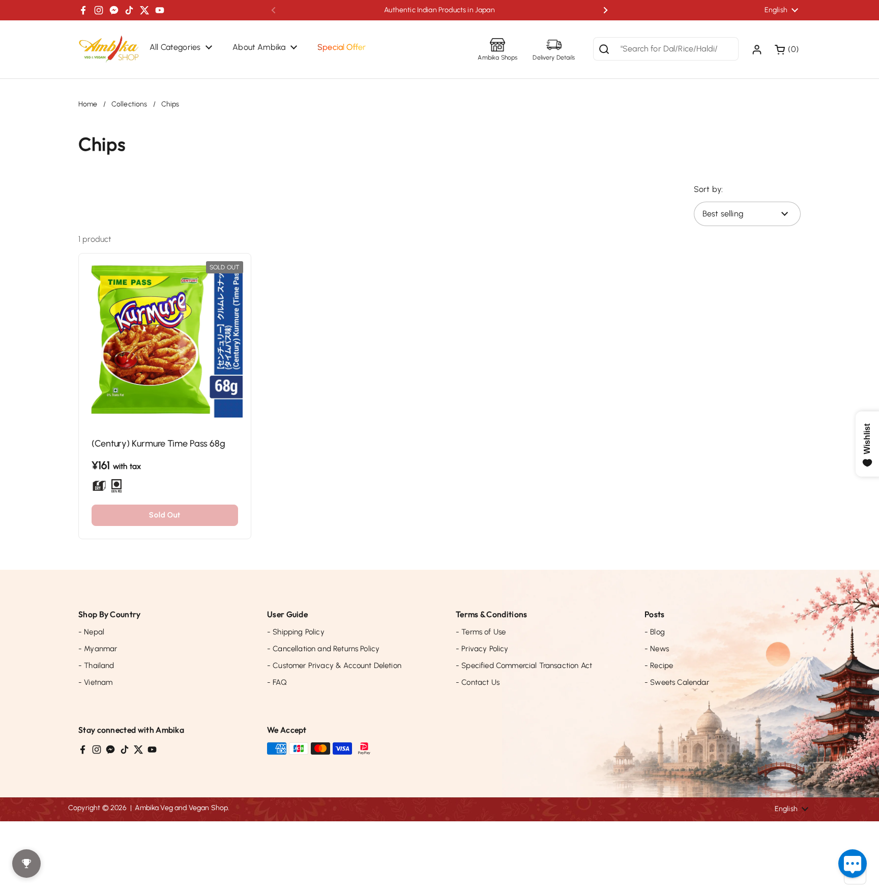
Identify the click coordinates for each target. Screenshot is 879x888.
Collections (129, 104)
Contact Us (478, 682)
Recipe (658, 665)
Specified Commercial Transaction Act (524, 665)
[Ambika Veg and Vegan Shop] (108, 49)
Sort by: (708, 189)
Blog (654, 631)
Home (88, 104)
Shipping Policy (296, 631)
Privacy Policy (482, 648)
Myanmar (97, 648)
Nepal (91, 631)
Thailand (96, 665)
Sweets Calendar (676, 682)
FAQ (277, 682)
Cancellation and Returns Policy (323, 648)
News (656, 648)
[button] (788, 49)
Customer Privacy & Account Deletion (334, 665)
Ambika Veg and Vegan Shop (181, 807)
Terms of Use (481, 631)
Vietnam (95, 682)
